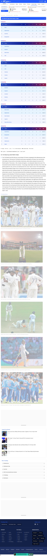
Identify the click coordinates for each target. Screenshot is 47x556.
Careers (36, 549)
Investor (22, 549)
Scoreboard (12, 4)
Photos (20, 4)
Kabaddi (42, 538)
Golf (34, 538)
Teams (3, 539)
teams (39, 4)
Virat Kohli (5, 469)
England (6, 49)
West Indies (7, 52)
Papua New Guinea (8, 122)
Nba (38, 538)
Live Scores (4, 532)
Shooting (35, 541)
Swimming (41, 541)
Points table (34, 4)
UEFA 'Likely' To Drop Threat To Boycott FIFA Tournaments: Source (20, 438)
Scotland (6, 93)
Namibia (6, 97)
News (17, 4)
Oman (6, 100)
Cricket (9, 446)
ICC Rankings (5, 475)
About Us (7, 549)
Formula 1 (35, 532)
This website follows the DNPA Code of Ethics (16, 551)
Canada (6, 75)
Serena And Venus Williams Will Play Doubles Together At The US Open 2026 (22, 431)
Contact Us (41, 549)
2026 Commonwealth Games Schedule (10, 472)
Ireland (6, 78)
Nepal (6, 144)
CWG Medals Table (6, 466)
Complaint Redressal (29, 549)
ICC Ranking (11, 541)
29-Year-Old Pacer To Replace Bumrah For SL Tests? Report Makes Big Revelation (23, 451)
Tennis (9, 433)
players (43, 4)
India (5, 27)
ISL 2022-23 (19, 532)
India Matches (4, 8)
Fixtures (28, 4)
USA (5, 55)
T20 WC (4, 4)
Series (10, 532)
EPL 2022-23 (26, 532)
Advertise (2, 549)
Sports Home (3, 15)
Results (10, 534)
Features (10, 537)
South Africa (7, 46)
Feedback (12, 549)
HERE (7, 190)
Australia (6, 33)
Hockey (34, 535)
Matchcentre (19, 541)
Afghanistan (7, 30)
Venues (3, 541)
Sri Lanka (6, 137)
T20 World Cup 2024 (9, 15)
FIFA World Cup (6, 463)
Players (10, 539)
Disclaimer (18, 549)
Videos (24, 4)
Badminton (40, 535)
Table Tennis (35, 543)
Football (9, 439)
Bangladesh (7, 36)
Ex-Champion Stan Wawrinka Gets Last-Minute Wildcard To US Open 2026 (22, 444)
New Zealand (7, 115)
